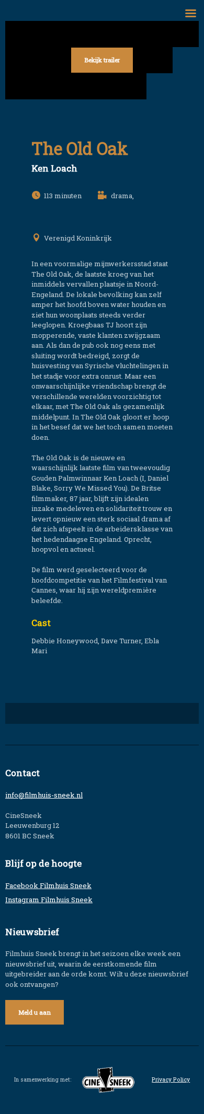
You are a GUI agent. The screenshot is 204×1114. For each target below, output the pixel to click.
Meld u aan (34, 1012)
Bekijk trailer (102, 60)
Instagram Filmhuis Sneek (49, 899)
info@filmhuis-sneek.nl (44, 795)
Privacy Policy (171, 1079)
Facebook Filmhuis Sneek (48, 885)
